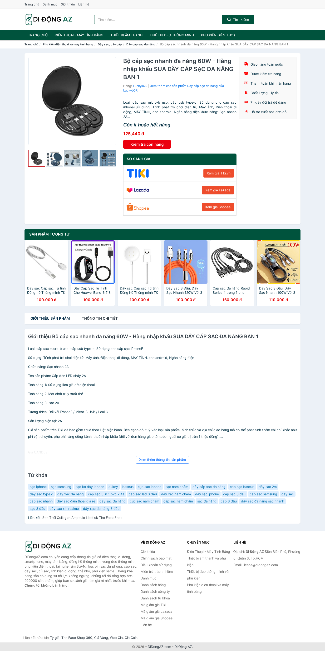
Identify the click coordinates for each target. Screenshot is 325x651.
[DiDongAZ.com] (49, 19)
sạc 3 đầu (37, 508)
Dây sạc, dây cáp (110, 44)
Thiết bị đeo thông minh (172, 35)
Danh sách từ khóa (155, 598)
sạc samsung (61, 487)
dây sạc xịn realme (64, 508)
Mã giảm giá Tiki (153, 605)
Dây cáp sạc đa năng (140, 44)
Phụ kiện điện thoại (218, 35)
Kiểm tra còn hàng (147, 144)
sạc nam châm (177, 487)
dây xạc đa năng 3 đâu (101, 508)
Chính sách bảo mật (156, 558)
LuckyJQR (140, 86)
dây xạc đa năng (70, 494)
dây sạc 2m (268, 487)
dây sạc (287, 494)
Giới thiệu (68, 4)
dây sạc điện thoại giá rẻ (76, 501)
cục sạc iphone (149, 487)
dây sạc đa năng (112, 501)
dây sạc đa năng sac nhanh (262, 501)
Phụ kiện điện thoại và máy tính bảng (68, 44)
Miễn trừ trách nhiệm (157, 571)
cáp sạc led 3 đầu (143, 494)
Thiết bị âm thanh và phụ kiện (206, 561)
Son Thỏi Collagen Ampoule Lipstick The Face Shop (82, 518)
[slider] (36, 158)
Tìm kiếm (240, 19)
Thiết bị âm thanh (126, 35)
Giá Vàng (101, 638)
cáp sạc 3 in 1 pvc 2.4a (106, 494)
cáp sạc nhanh (41, 501)
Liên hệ (83, 4)
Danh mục (50, 4)
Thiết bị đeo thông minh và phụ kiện (208, 574)
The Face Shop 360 (76, 638)
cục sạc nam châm (144, 501)
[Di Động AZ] (48, 546)
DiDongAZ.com (159, 647)
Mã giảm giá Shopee (156, 618)
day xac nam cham (176, 494)
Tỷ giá (54, 638)
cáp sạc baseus (242, 487)
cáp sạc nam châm (178, 501)
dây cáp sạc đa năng (209, 487)
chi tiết (100, 318)
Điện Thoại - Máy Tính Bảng (79, 35)
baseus (127, 487)
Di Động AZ (183, 647)
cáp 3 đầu (229, 501)
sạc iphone (38, 487)
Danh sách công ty (155, 591)
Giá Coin (131, 638)
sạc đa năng (207, 501)
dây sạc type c (41, 494)
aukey (113, 487)
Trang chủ (32, 4)
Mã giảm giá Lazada (156, 611)
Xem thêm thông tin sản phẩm (162, 460)
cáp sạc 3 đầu (234, 494)
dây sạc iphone (207, 494)
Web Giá (116, 638)
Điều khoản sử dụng (156, 565)
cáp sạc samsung (263, 494)
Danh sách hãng (153, 585)
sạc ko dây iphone (90, 487)
